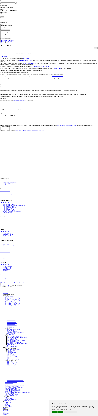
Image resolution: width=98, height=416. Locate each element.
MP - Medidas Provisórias (12, 325)
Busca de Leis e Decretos (11, 322)
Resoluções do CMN (11, 350)
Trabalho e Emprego (11, 333)
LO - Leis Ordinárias (11, 324)
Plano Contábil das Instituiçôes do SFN (10, 182)
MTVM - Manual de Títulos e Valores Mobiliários (14, 387)
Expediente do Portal (6, 269)
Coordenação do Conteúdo (7, 266)
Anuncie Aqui (5, 279)
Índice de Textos (8, 402)
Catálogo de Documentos (7, 212)
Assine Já (4, 278)
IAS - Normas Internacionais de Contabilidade (13, 298)
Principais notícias (6, 413)
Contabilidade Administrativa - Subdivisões (12, 303)
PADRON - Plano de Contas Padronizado (12, 300)
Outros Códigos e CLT (11, 320)
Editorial (6, 403)
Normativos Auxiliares (7, 195)
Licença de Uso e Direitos (7, 267)
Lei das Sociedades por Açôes (8, 223)
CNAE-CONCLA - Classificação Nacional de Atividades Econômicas (17, 392)
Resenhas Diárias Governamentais (9, 196)
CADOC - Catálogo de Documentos (11, 391)
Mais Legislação (6, 224)
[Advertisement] (5, 150)
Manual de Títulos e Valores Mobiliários (10, 207)
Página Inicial (5, 293)
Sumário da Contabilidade (9, 296)
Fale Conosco (5, 270)
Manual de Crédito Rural (7, 208)
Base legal (17, 282)
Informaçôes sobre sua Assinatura (9, 245)
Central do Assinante (6, 244)
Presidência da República (9, 398)
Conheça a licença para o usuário (6, 41)
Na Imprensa (7, 405)
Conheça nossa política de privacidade (7, 40)
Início (4, 412)
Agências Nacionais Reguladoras (11, 399)
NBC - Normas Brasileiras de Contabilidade (13, 297)
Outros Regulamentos (11, 344)
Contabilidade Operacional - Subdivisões (12, 304)
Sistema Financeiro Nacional (8, 222)
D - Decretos (9, 326)
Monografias (7, 404)
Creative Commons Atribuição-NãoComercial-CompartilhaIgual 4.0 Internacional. (29, 130)
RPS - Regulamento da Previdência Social (14, 342)
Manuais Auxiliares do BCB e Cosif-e (14, 359)
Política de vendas (12, 282)
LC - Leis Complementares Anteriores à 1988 (15, 311)
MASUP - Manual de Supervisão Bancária (12, 390)
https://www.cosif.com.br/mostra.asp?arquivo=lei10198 (67, 125)
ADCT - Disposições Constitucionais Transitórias (16, 313)
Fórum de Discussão (8, 406)
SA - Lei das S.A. (10, 330)
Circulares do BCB (10, 353)
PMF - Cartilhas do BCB (9, 393)
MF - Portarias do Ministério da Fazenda (14, 365)
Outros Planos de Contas (7, 184)
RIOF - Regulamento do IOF (12, 341)
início (1, 42)
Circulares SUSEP (10, 377)
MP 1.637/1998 (26, 58)
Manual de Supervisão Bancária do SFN (10, 210)
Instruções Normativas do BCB (12, 357)
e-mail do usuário (3, 12)
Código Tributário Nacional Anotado (9, 220)
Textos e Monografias (6, 233)
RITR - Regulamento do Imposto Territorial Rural (16, 340)
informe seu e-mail (3, 22)
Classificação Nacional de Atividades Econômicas (12, 211)
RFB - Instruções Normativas (12, 362)
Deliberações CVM (10, 370)
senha (1, 13)
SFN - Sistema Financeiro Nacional (13, 329)
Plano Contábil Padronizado (8, 183)
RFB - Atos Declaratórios (11, 364)
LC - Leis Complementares (12, 323)
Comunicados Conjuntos (11, 352)
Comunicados (9, 351)
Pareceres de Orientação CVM (12, 372)
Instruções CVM (10, 368)
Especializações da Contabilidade (11, 302)
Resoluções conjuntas (11, 355)
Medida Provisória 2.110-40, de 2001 (26, 60)
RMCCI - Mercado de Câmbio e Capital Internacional (17, 337)
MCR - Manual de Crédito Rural (11, 388)
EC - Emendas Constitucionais (12, 310)
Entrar (2, 9)
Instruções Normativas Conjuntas (13, 358)
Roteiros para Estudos (7, 400)
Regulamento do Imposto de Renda (9, 204)
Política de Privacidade (4, 282)
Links (4, 236)
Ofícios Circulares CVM (11, 371)
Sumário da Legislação (9, 307)
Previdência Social (10, 334)
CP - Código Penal (10, 319)
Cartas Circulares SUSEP (11, 378)
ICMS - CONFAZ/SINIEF (12, 331)
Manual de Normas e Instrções (8, 206)
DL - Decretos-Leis (10, 327)
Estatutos (6, 345)
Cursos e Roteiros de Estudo (8, 234)
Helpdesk (4, 257)
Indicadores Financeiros (7, 235)
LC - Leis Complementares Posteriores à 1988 (15, 312)
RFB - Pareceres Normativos (12, 363)
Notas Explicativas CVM (11, 369)
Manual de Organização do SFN (8, 209)
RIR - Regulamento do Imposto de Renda (14, 336)
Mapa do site (21, 282)
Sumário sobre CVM (11, 367)
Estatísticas (5, 280)
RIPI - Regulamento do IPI (12, 338)
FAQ (4, 258)
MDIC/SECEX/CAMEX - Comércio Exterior (15, 332)
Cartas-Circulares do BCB (12, 356)
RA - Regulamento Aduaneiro (12, 339)
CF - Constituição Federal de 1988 (13, 309)
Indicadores (5, 414)
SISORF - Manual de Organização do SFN (12, 389)
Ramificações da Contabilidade (10, 305)
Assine (4, 5)
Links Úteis (7, 397)
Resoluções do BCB (11, 354)
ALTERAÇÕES (3, 56)
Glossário (5, 408)
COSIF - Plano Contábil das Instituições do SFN (13, 299)
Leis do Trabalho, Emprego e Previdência (10, 221)
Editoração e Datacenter (7, 268)
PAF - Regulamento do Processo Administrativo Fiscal (17, 343)
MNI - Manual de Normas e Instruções (12, 386)
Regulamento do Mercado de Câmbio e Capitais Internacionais (14, 205)
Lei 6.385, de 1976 (57, 68)
